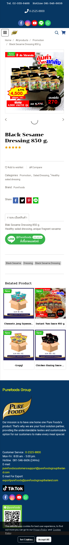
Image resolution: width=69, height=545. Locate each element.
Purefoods (19, 187)
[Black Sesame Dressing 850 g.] (34, 81)
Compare (37, 167)
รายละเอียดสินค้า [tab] (17, 217)
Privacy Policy (40, 529)
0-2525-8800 (33, 452)
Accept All (43, 539)
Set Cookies (26, 539)
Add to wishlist (15, 167)
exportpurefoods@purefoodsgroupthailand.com (30, 480)
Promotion (25, 175)
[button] (55, 33)
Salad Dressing (41, 175)
